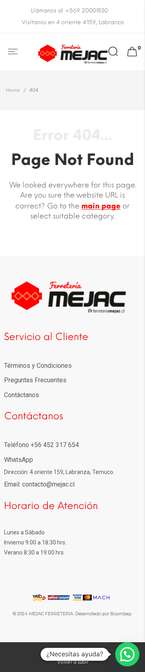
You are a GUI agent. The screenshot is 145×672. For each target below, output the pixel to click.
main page (100, 206)
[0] (132, 52)
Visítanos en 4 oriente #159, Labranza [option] (73, 22)
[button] (127, 654)
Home (13, 90)
